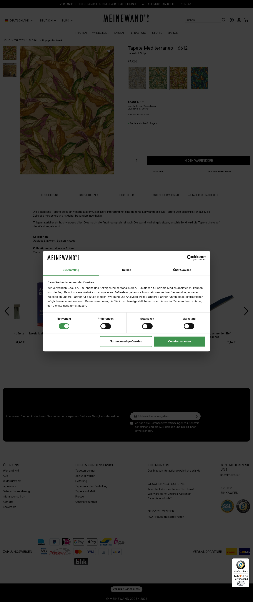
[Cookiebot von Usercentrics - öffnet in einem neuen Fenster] (189, 258)
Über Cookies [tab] (182, 270)
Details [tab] (126, 270)
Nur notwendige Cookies (126, 341)
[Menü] (247, 560)
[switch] (105, 326)
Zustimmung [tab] (71, 270)
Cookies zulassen (179, 341)
